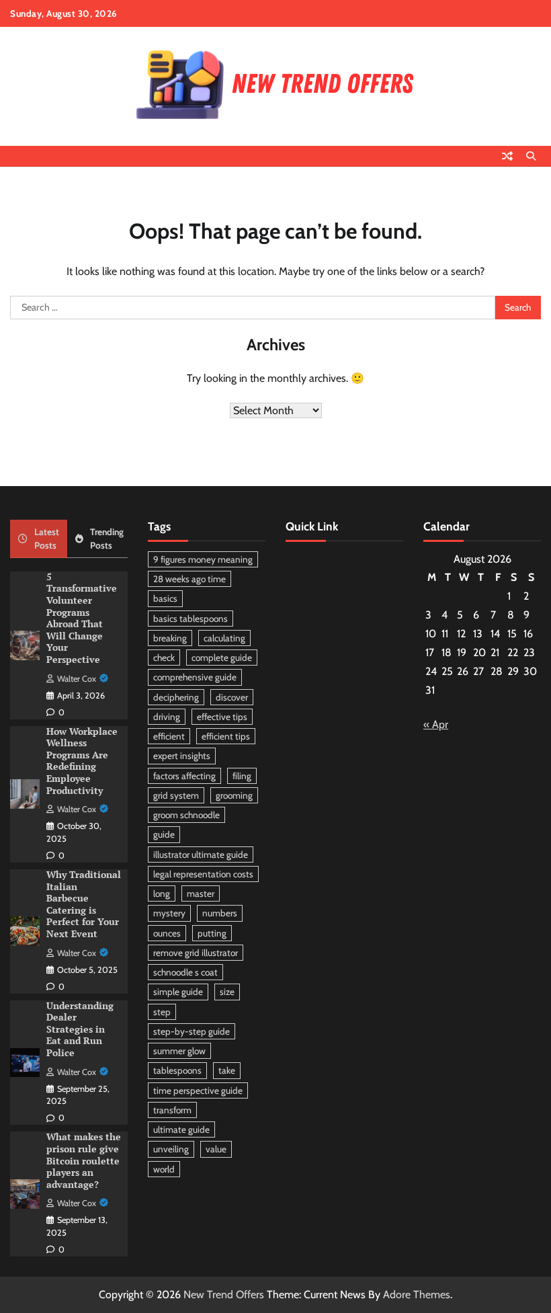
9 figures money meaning (203, 559)
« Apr (435, 724)
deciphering (176, 697)
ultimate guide (181, 1129)
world (164, 1169)
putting (212, 933)
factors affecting (184, 775)
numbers (219, 913)
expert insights (181, 755)
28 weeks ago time (189, 578)
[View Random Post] (507, 156)
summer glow (179, 1050)
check (164, 657)
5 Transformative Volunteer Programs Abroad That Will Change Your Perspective (81, 618)
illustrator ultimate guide (200, 854)
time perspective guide (198, 1090)
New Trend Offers (223, 1294)
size (227, 991)
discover (232, 697)
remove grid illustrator (195, 952)
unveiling (171, 1149)
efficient (169, 736)
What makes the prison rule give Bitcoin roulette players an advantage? (83, 1160)
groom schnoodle (186, 814)
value (216, 1149)
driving (166, 716)
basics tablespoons (190, 618)
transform (172, 1110)
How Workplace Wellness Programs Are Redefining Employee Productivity (82, 761)
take (226, 1070)
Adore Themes (416, 1294)
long (161, 893)
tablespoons (177, 1070)
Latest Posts (46, 538)
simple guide (178, 991)
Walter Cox (76, 679)
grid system (176, 795)
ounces (167, 933)
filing (241, 775)
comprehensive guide (195, 677)
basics (165, 598)
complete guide (222, 657)
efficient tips (226, 736)
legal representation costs (203, 874)
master (200, 893)
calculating (224, 638)
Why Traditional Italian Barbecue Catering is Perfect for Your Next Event (83, 904)
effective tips (222, 716)
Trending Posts (107, 538)
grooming (234, 795)
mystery (169, 913)
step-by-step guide (191, 1031)
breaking (170, 638)
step (162, 1011)
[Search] (531, 156)
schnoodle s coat (185, 972)
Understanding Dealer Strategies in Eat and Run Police (80, 1029)
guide (164, 834)
